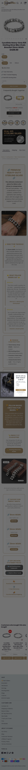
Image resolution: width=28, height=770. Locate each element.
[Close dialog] (26, 374)
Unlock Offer (20, 389)
